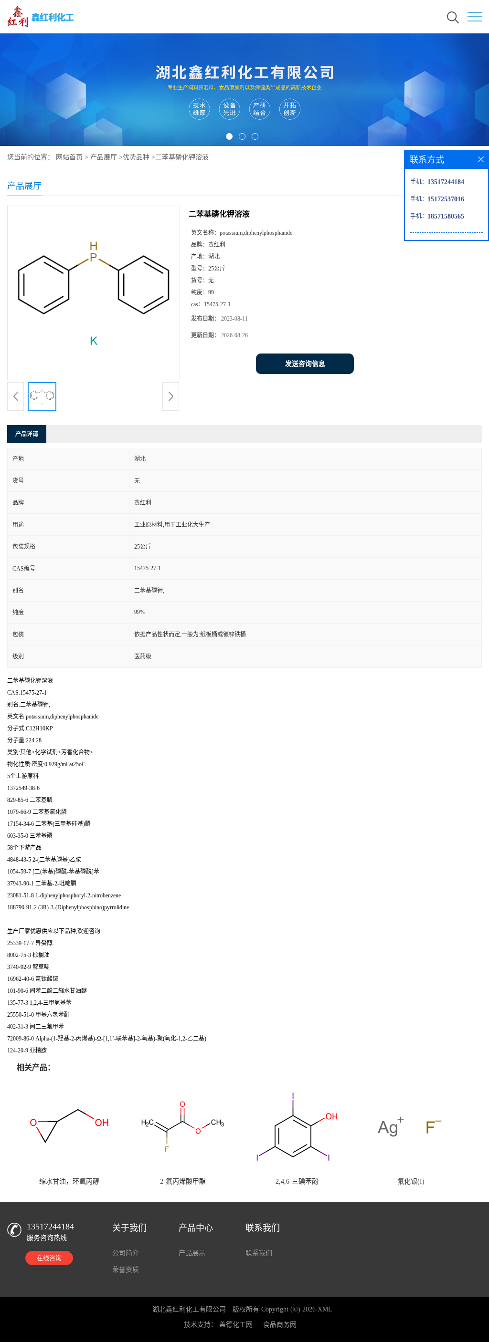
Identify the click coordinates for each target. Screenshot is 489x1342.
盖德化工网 (236, 1324)
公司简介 (125, 1253)
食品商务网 (280, 1324)
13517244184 (50, 1226)
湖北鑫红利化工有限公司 (189, 1309)
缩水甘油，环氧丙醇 (69, 1181)
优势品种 (136, 157)
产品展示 (192, 1253)
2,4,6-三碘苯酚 (297, 1181)
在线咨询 (49, 1257)
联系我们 (258, 1253)
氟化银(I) (411, 1181)
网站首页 (69, 157)
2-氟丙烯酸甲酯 (183, 1181)
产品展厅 (103, 157)
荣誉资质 (125, 1269)
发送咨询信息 (305, 363)
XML (325, 1309)
